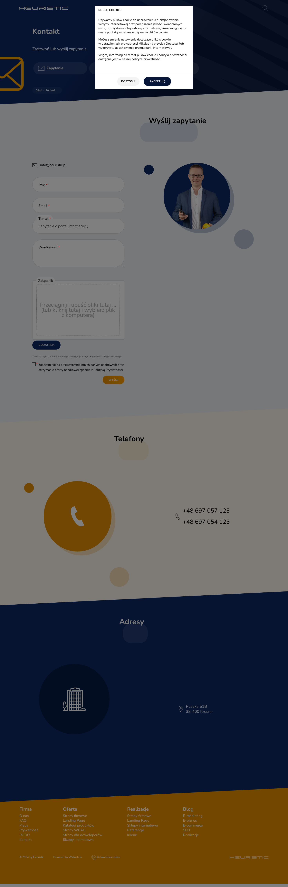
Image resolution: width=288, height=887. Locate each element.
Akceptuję (157, 81)
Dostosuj (128, 81)
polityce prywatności (145, 59)
